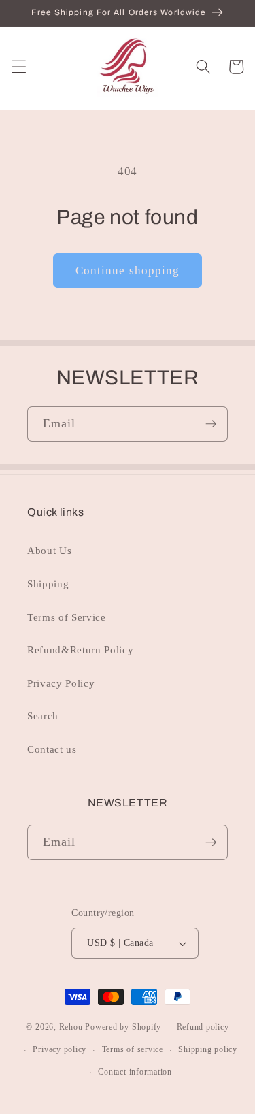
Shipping (48, 583)
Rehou (71, 1027)
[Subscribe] (210, 424)
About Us (49, 550)
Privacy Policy (61, 683)
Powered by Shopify (123, 1027)
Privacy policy (59, 1049)
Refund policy (203, 1027)
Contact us (52, 749)
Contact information (135, 1072)
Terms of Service (66, 617)
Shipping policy (207, 1049)
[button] (18, 66)
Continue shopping (127, 270)
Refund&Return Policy (80, 649)
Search (42, 715)
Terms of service (132, 1049)
